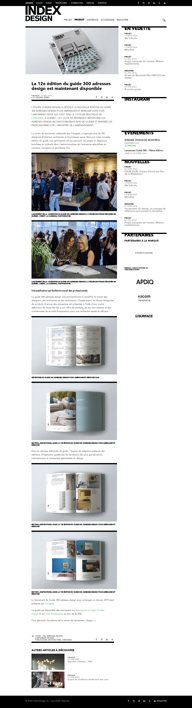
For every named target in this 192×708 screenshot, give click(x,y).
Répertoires (61, 3)
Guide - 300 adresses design (49, 636)
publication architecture (48, 640)
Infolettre (161, 701)
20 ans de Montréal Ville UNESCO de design (144, 76)
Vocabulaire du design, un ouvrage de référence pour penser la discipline (145, 209)
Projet (68, 20)
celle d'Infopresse (54, 613)
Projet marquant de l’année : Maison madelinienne (144, 62)
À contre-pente (132, 89)
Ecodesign (107, 20)
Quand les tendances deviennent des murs (88, 679)
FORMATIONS (77, 3)
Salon (39, 3)
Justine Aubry (42, 98)
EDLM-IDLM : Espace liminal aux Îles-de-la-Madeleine (144, 172)
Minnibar (129, 50)
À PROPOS (102, 3)
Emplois (90, 3)
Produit (79, 20)
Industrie (122, 20)
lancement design (44, 638)
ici (94, 620)
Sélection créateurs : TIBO (80, 661)
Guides (49, 3)
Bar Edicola (130, 38)
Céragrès (37, 118)
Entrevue (93, 20)
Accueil (29, 3)
